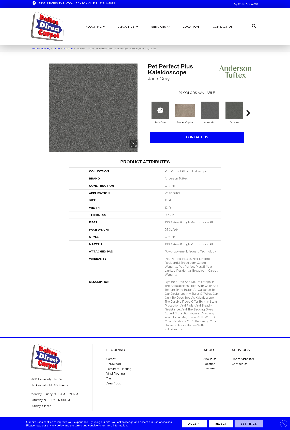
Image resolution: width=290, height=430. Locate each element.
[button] (104, 26)
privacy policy (55, 425)
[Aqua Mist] (210, 110)
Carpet (57, 48)
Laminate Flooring (119, 369)
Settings (249, 423)
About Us (126, 26)
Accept (194, 423)
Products (68, 48)
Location (191, 26)
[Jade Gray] (160, 110)
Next (248, 107)
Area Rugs (113, 383)
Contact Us (223, 26)
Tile (108, 378)
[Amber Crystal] (185, 110)
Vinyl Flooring (115, 373)
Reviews (209, 369)
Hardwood (113, 364)
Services (158, 26)
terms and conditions (88, 425)
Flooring (94, 26)
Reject (221, 423)
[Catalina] (234, 110)
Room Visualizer (243, 359)
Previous (146, 107)
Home (35, 48)
